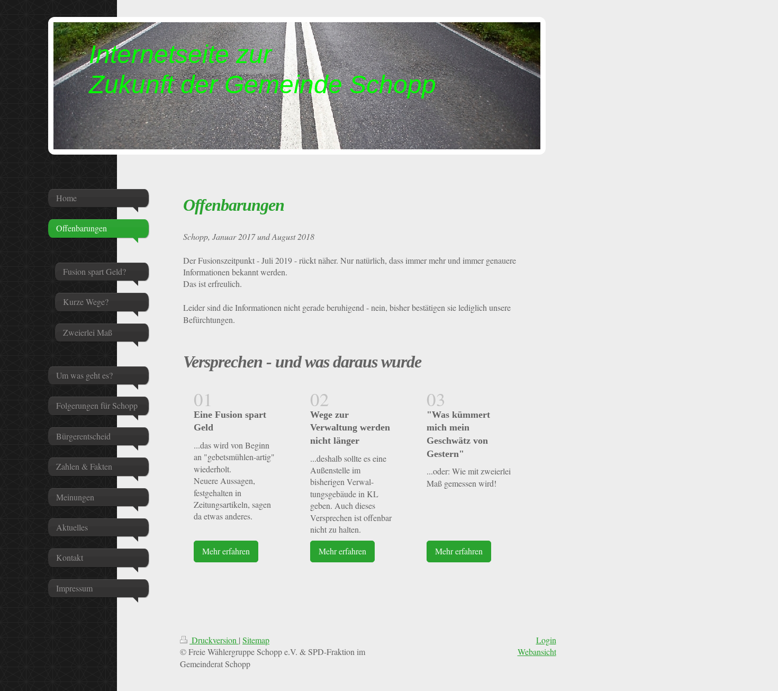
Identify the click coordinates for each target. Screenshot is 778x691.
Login (546, 639)
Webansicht (537, 651)
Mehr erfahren (226, 551)
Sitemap (255, 639)
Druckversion (214, 639)
